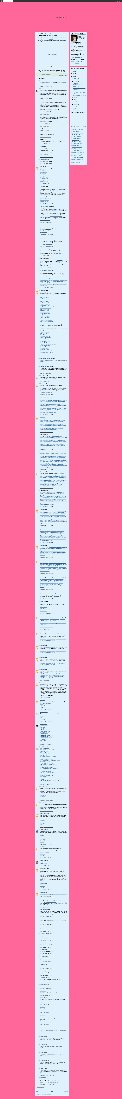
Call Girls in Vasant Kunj (45, 304)
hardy (41, 166)
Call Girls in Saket (44, 301)
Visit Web (42, 824)
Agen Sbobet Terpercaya (45, 366)
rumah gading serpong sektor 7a (51, 467)
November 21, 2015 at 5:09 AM (46, 414)
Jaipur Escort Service (44, 617)
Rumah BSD (60, 577)
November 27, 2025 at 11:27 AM (47, 1065)
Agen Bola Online (48, 244)
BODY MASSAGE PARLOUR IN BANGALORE (50, 760)
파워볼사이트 (43, 991)
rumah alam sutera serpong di (58, 398)
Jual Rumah (61, 565)
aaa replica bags (63, 894)
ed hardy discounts (44, 180)
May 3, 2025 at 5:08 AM (45, 1004)
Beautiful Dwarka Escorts (45, 342)
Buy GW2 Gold (43, 232)
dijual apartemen (63, 513)
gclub (41, 704)
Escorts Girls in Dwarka (45, 305)
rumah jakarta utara (53, 429)
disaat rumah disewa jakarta (54, 442)
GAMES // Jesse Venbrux (77, 148)
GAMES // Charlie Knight (77, 138)
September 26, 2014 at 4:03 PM (46, 287)
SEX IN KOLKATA (44, 729)
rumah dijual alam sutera (59, 446)
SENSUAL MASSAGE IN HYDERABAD (48, 769)
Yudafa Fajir (43, 829)
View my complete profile (77, 57)
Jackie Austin (43, 868)
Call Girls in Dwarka (44, 297)
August (75, 83)
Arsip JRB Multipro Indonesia (46, 540)
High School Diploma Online (46, 358)
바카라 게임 (42, 997)
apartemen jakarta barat (48, 421)
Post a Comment (40, 1087)
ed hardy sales (43, 174)
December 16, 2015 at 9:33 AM (46, 598)
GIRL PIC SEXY (43, 752)
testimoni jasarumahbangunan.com (47, 531)
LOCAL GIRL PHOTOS (45, 781)
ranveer (42, 616)
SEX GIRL (42, 727)
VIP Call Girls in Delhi (44, 310)
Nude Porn (55, 378)
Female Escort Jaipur (60, 639)
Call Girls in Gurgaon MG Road (46, 321)
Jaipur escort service (51, 673)
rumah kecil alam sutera (51, 409)
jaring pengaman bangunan (54, 280)
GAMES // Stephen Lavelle (77, 157)
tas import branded (57, 551)
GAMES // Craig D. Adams (77, 141)
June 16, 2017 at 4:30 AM (45, 709)
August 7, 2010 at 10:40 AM (46, 123)
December (76, 78)
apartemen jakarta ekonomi (48, 477)
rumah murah (55, 444)
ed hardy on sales (44, 177)
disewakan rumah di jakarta (53, 521)
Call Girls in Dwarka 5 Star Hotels (47, 306)
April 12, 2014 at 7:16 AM (45, 255)
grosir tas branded (59, 549)
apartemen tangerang (59, 512)
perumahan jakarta (44, 440)
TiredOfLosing (43, 159)
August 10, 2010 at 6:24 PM (46, 143)
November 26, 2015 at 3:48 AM (46, 506)
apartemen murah (53, 420)
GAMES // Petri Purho (76, 155)
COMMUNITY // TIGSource (77, 134)
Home (52, 1091)
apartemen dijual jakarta (58, 421)
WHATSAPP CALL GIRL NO (46, 761)
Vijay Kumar (43, 290)
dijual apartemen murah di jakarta (50, 426)
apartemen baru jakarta (46, 481)
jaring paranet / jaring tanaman (57, 281)
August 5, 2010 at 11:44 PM (46, 98)
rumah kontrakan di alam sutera (46, 446)
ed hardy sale (43, 173)
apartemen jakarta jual (56, 485)
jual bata (42, 539)
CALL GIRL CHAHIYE (44, 748)
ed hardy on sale (43, 176)
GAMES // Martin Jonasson (78, 152)
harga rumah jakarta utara (57, 436)
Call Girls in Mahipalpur (45, 302)
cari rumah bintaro (53, 561)
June (75, 99)
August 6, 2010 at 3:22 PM (45, 111)
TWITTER (77, 63)
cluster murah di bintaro (48, 565)
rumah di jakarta (60, 426)
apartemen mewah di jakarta (46, 485)
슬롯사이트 (42, 1015)
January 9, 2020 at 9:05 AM (46, 744)
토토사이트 (42, 956)
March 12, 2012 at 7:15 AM (46, 222)
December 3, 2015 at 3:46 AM (46, 573)
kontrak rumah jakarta (47, 444)
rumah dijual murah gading (55, 461)
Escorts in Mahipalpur (44, 338)
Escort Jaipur (48, 649)
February (76, 104)
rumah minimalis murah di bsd (48, 457)
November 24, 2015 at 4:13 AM (46, 488)
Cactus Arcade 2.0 (77, 91)
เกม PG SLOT (43, 918)
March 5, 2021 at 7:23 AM (45, 857)
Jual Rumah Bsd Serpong (45, 568)
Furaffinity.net (43, 795)
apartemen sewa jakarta (59, 477)
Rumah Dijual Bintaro (53, 577)
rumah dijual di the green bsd (54, 454)
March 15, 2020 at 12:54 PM (46, 784)
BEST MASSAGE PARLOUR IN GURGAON (49, 780)
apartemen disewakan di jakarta (57, 481)
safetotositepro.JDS (44, 943)
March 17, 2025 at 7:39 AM (46, 995)
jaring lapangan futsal (45, 270)
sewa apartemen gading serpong (50, 516)
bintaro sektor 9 (57, 585)
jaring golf (48, 278)
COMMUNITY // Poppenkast (78, 133)
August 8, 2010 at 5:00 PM (45, 130)
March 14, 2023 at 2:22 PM (46, 916)
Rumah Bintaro (46, 571)
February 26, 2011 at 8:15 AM (46, 163)
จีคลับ (41, 707)
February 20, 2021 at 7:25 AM (46, 827)
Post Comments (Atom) (46, 1094)
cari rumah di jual (46, 563)
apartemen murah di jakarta (57, 484)
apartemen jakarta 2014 (54, 480)
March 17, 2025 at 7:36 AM (46, 953)
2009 (74, 108)
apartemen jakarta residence (57, 495)
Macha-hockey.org (44, 592)
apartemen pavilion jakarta (53, 425)
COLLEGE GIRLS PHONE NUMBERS (48, 756)
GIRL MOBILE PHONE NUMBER (47, 773)
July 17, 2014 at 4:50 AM (45, 267)
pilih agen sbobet (57, 253)
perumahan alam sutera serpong (52, 402)
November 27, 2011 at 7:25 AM (46, 203)
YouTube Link (52, 66)
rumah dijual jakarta (52, 440)
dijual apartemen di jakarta (48, 504)
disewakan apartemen (44, 515)
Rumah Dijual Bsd (62, 567)
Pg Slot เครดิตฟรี (44, 909)
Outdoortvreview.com (44, 838)
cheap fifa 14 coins (61, 261)
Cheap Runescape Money (45, 230)
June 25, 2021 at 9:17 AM (45, 889)
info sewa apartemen (60, 517)
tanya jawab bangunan (54, 547)
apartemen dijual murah (45, 424)
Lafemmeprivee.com (57, 596)
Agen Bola (44, 392)
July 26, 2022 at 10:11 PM (45, 907)
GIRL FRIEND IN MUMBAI (45, 776)
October (75, 79)
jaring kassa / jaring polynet (56, 278)
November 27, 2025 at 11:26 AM (47, 1049)
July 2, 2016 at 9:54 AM (45, 697)
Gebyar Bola (43, 601)
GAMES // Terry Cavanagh (77, 159)
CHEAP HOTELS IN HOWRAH (46, 763)
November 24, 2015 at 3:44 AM (46, 469)
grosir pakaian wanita (49, 548)
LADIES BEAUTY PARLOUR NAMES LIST (49, 768)
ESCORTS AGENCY (44, 751)
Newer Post (38, 1091)
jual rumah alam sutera (57, 400)
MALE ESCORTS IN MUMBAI (46, 767)
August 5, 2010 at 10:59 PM (46, 86)
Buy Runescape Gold (45, 220)
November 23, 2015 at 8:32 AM (46, 432)
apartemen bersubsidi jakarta (54, 501)
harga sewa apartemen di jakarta (54, 479)
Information (42, 717)
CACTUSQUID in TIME (78, 86)
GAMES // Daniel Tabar (77, 143)
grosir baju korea (59, 552)
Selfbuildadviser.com (44, 852)
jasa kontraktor (52, 533)
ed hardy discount (44, 178)
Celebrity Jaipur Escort (48, 676)
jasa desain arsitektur (62, 532)
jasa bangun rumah (49, 532)
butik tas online (47, 549)
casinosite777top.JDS (45, 933)
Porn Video (60, 378)
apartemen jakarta (51, 422)
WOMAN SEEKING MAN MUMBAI (47, 749)
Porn (42, 378)
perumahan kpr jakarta (58, 441)
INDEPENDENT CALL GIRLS (46, 725)
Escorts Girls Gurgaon (45, 313)
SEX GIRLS (42, 728)
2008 (74, 109)
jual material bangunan (55, 537)
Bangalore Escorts (44, 862)
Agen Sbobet (43, 236)
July (75, 97)
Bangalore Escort (44, 863)
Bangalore (42, 860)
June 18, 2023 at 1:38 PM (45, 940)
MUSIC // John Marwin (76, 160)
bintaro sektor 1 (43, 585)
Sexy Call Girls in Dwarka (45, 337)
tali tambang (45, 285)
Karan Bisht (43, 375)
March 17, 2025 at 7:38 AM (46, 981)
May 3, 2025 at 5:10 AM (45, 1024)
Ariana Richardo (44, 712)
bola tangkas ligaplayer (45, 249)
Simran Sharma (43, 724)
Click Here (42, 719)
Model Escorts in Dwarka (45, 330)
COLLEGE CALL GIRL (45, 731)
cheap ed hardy (43, 170)
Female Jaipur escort (60, 673)
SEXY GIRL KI (43, 755)
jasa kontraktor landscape (56, 536)
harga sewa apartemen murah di (54, 496)
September (76, 81)
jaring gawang (47, 281)
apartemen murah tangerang (55, 515)
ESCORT (42, 741)
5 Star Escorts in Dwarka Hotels (47, 340)
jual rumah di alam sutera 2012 (52, 401)
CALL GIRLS (43, 740)
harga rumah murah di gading (53, 465)
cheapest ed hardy (44, 181)
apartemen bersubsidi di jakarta (52, 503)
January (75, 106)
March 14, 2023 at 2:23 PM (46, 924)
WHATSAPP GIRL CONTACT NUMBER (48, 764)
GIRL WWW (42, 779)
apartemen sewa (43, 422)
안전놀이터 (42, 964)
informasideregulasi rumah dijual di (47, 464)
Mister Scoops (43, 88)
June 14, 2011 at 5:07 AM (45, 183)
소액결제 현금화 (43, 971)
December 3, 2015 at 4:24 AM (46, 589)
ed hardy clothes (43, 172)
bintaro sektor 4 (50, 585)
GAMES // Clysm (75, 140)
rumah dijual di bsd (59, 453)
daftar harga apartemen (50, 520)
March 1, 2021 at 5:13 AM (45, 844)
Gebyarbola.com (43, 607)
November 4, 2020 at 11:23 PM (46, 811)
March (75, 102)
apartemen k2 (43, 519)
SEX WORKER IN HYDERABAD (47, 772)
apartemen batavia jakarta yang (49, 499)
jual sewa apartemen (55, 513)
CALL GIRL (42, 739)
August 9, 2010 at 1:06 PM (45, 137)
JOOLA (42, 146)
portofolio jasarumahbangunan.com (56, 529)
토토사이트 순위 (43, 1060)
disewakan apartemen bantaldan (52, 519)
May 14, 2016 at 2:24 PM (45, 654)
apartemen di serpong (61, 511)
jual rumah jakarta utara (55, 428)
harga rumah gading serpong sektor (54, 463)
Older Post (66, 1091)
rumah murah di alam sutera (49, 445)
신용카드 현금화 (43, 977)
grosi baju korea (57, 548)
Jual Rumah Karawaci (48, 580)
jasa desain (55, 532)
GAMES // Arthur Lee (76, 136)
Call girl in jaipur (52, 675)
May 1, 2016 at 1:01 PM (45, 629)
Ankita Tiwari (43, 746)
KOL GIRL (42, 765)
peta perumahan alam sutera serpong (50, 408)
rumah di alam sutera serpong (49, 410)
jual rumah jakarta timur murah (46, 438)
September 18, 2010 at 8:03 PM (46, 157)
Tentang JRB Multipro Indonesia (59, 539)
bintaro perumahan (61, 584)
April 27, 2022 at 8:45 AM (45, 896)
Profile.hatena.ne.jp (44, 883)
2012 (74, 73)
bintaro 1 (46, 584)
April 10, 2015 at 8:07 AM (45, 373)
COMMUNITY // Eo (76, 131)
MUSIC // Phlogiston (76, 162)
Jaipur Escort (62, 617)
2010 (74, 76)
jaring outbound (61, 284)
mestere (42, 892)
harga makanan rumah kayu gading (50, 476)
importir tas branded (49, 551)
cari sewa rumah (47, 564)
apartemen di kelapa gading (49, 493)
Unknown (42, 383)
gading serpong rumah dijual (52, 458)
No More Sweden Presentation (79, 95)
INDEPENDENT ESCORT (45, 736)
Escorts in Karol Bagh (44, 349)
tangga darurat (43, 284)
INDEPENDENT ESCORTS (46, 737)
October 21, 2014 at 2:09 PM (46, 355)
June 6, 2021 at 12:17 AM (45, 865)
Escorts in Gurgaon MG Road (46, 352)
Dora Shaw (42, 786)
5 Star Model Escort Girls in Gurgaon (48, 344)
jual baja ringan (63, 537)
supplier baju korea (59, 553)
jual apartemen (46, 420)
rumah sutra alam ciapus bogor (57, 405)
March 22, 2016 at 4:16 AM (46, 613)
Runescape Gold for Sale (45, 198)
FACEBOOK (80, 61)
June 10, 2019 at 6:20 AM (45, 721)
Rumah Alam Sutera (54, 567)
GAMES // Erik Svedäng (77, 147)
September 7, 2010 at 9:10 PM (46, 150)
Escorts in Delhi (43, 318)
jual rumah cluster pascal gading (54, 460)
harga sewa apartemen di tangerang (47, 512)
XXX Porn (46, 378)
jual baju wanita (62, 547)
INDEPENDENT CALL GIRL (46, 733)
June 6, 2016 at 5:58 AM (45, 680)
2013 (74, 71)
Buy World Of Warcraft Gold (56, 216)
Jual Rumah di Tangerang (53, 581)
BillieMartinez (43, 813)
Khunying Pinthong (44, 802)
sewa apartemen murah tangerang (48, 517)
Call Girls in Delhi (44, 333)
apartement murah (58, 422)
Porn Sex (50, 378)
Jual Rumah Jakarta (63, 581)
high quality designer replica (54, 894)
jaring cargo (49, 284)
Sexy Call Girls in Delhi (45, 317)
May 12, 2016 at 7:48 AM (45, 642)
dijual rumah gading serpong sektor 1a (50, 456)
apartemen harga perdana (45, 513)
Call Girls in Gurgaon (44, 300)
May (75, 101)
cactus (80, 36)
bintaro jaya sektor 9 (53, 584)
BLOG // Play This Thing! (77, 129)
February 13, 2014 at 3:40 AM (46, 246)
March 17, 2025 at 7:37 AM (46, 961)
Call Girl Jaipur (52, 640)
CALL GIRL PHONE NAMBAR (46, 757)
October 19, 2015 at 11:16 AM (46, 394)
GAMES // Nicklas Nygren (77, 154)
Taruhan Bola (49, 392)
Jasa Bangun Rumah (48, 539)
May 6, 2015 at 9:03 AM (45, 381)
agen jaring (55, 284)
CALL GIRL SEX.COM (45, 753)
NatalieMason (43, 846)
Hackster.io (42, 820)
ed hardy (42, 169)
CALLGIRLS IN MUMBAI (45, 771)
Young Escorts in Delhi (45, 334)
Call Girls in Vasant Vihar (45, 308)
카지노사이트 (43, 949)
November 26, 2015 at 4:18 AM (46, 525)
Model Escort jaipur (44, 675)
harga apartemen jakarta (56, 500)
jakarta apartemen (48, 484)
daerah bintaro (56, 565)
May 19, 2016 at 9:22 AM (45, 666)
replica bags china (44, 894)
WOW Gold (42, 186)
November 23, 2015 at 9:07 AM (46, 449)
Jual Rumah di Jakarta (45, 583)
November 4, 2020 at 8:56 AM (46, 800)
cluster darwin (54, 564)
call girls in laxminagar (45, 684)
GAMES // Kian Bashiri (77, 150)
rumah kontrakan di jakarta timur (60, 437)
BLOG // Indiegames (76, 127)
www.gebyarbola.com (44, 608)
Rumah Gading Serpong (56, 568)
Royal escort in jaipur (58, 676)
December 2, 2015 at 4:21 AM (46, 557)
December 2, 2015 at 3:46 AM (46, 542)
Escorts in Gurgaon (44, 348)
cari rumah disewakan (54, 563)
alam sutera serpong (54, 583)
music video (64, 75)
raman (41, 682)
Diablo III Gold (43, 224)
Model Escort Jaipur (44, 640)
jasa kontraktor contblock (60, 533)
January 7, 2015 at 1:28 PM (46, 364)
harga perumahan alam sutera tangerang (54, 404)
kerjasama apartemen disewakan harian (48, 483)
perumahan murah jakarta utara (46, 437)
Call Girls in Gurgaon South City (47, 320)
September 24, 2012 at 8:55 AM (46, 234)
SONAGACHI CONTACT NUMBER (47, 775)
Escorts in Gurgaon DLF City (46, 336)
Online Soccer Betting (45, 152)
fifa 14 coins (59, 260)
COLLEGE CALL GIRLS (45, 732)
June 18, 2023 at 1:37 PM (45, 931)
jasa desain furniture (44, 533)
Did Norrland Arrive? (77, 84)
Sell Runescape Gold (44, 200)
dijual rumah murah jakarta (48, 441)
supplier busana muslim (50, 553)
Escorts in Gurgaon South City (46, 350)
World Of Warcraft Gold (45, 206)
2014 (74, 70)
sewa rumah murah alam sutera (49, 412)
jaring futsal (42, 278)
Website (42, 716)
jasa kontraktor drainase (56, 535)
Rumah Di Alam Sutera (45, 567)
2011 (74, 75)
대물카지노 (42, 1007)
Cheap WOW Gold (44, 201)
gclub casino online (44, 705)
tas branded (52, 549)
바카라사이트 (43, 984)
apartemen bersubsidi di (46, 500)
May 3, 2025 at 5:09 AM (45, 1012)
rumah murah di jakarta (58, 438)
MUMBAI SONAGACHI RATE (46, 759)
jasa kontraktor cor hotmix (45, 535)
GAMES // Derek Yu (76, 145)
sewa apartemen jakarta (55, 424)
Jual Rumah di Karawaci (58, 580)
